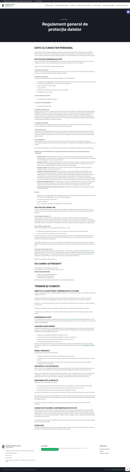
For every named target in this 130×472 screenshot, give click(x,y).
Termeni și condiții (104, 453)
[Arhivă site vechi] (127, 1)
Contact (101, 451)
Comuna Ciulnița (10, 4)
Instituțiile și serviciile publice (84, 5)
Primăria (72, 5)
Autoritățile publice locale (61, 5)
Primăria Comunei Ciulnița (13, 445)
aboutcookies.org (85, 250)
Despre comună (49, 5)
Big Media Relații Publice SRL (118, 469)
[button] (114, 1)
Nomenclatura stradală (108, 5)
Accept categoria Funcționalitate (50, 449)
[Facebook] (119, 1)
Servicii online (97, 5)
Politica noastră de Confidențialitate (74, 319)
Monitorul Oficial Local (122, 5)
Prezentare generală (104, 449)
